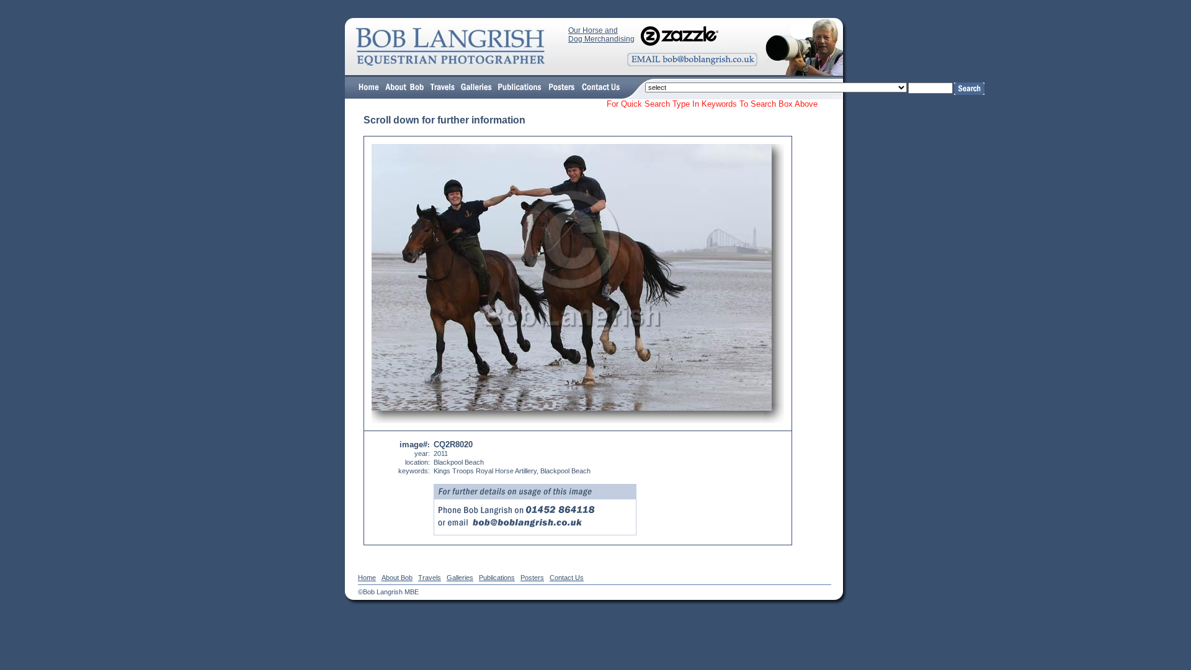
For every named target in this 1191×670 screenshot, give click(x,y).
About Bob (397, 577)
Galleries (460, 577)
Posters (532, 577)
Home (367, 577)
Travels (429, 577)
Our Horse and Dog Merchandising (601, 34)
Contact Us (567, 577)
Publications (497, 577)
